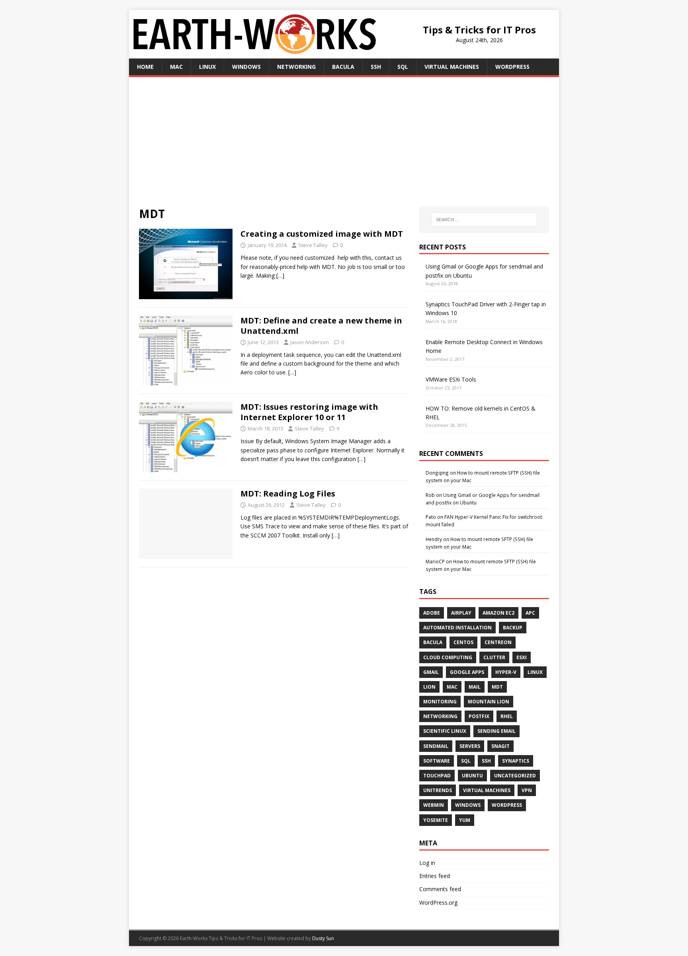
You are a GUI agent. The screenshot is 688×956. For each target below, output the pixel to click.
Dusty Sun (323, 938)
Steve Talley (313, 245)
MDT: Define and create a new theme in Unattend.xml (321, 325)
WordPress (512, 66)
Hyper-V (505, 672)
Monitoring (440, 701)
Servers (469, 746)
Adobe (431, 612)
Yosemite (435, 820)
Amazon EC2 (498, 612)
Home (145, 66)
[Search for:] (484, 219)
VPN (527, 790)
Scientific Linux (444, 731)
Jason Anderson (309, 342)
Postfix (479, 716)
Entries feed (434, 876)
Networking (296, 66)
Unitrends (437, 790)
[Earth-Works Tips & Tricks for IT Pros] (254, 49)
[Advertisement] (344, 146)
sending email (496, 731)
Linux (207, 66)
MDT (497, 686)
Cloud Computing (447, 657)
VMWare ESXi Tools (451, 379)
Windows (246, 66)
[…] (280, 275)
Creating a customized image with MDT (321, 233)
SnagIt (500, 746)
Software (436, 760)
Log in (427, 862)
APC (530, 612)
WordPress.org (438, 902)
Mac (176, 66)
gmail (431, 672)
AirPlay (461, 612)
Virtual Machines (451, 66)
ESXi (521, 657)
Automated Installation (457, 627)
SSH (376, 66)
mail (475, 686)
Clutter (494, 657)
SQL (402, 66)
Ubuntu (472, 775)
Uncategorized (515, 775)
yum (464, 820)
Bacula (343, 66)
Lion (429, 686)
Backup (512, 627)
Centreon (498, 642)
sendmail (435, 746)
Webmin (433, 805)
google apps (467, 672)
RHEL (506, 716)
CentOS (463, 642)
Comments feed (440, 889)
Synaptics (515, 760)
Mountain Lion (488, 701)
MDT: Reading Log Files (287, 493)
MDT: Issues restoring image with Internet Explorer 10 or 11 (309, 412)
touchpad (437, 775)
